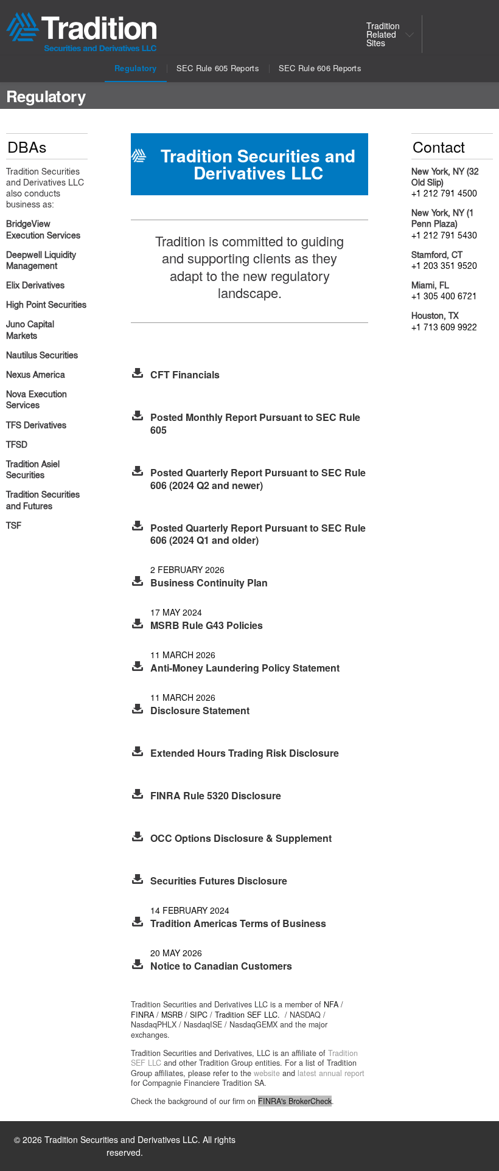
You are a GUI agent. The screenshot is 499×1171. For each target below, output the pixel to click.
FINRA (142, 1014)
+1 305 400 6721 (444, 297)
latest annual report (331, 1073)
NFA (331, 1004)
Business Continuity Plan (209, 582)
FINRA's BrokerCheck (295, 1101)
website (267, 1073)
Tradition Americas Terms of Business (238, 923)
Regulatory (135, 68)
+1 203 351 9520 (444, 266)
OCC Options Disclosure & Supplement (241, 838)
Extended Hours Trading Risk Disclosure (244, 753)
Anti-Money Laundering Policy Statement (245, 668)
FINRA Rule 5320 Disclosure (215, 795)
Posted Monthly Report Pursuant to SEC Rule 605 (255, 423)
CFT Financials (185, 374)
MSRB (172, 1014)
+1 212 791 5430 (444, 236)
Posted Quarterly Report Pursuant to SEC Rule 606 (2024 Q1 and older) (258, 534)
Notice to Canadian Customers (221, 966)
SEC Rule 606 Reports (320, 68)
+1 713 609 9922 (444, 328)
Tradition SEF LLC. (247, 1014)
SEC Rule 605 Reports (217, 68)
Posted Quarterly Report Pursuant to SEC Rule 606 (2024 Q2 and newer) (258, 478)
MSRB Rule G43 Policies (206, 625)
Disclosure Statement (200, 710)
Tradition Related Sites (383, 34)
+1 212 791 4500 (444, 194)
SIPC (199, 1014)
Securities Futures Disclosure (218, 881)
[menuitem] (387, 34)
